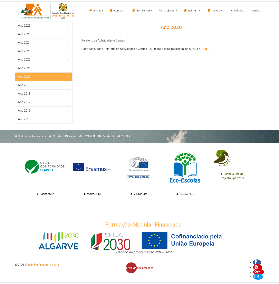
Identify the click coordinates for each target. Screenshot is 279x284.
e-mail (73, 136)
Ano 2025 (24, 34)
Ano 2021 (24, 68)
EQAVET (193, 10)
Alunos (216, 10)
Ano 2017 (24, 102)
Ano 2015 (24, 119)
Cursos (118, 10)
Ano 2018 (24, 93)
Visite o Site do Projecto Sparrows (232, 176)
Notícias (256, 10)
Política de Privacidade (32, 136)
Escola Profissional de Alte (42, 264)
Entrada (98, 10)
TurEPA (126, 136)
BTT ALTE (90, 136)
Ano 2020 (24, 76)
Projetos (169, 10)
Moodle (57, 136)
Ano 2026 (24, 25)
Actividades (237, 10)
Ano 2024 (24, 42)
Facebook (109, 136)
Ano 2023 (24, 51)
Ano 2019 (24, 85)
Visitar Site (47, 194)
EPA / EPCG (143, 10)
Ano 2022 (24, 59)
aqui (206, 49)
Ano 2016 (24, 110)
